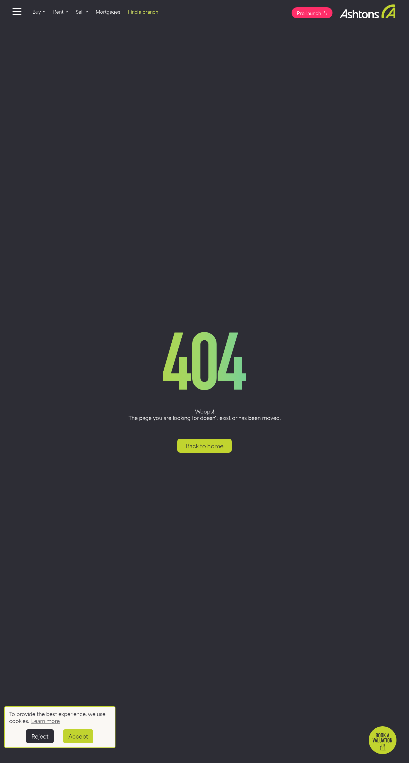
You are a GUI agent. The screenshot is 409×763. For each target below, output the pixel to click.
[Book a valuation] (382, 740)
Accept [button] (78, 735)
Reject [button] (39, 735)
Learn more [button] (45, 720)
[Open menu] (17, 11)
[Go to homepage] (364, 11)
